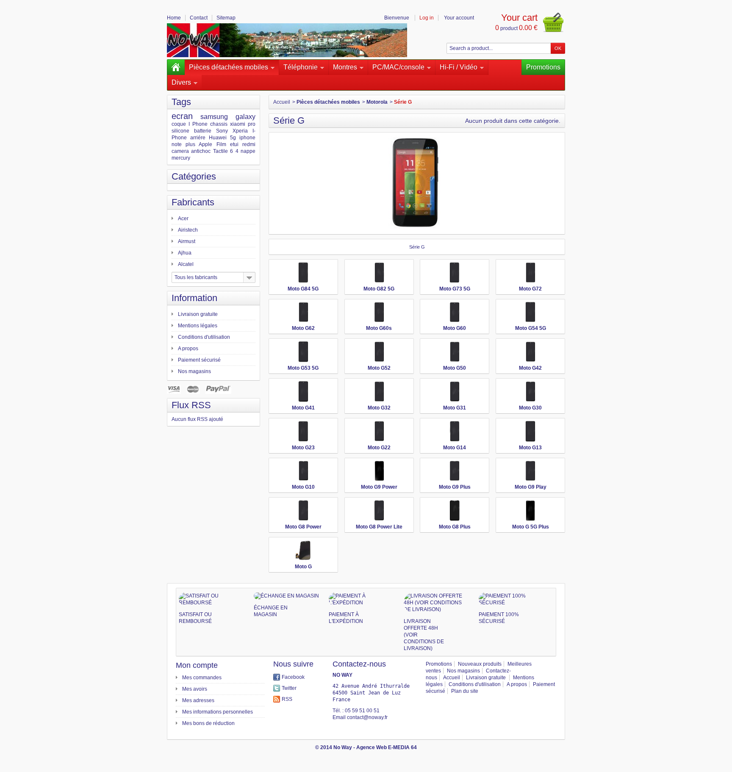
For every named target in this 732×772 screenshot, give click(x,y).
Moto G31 (454, 408)
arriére (197, 138)
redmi (248, 144)
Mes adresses (198, 700)
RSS (287, 699)
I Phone (198, 124)
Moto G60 (454, 328)
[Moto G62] (303, 312)
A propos (188, 348)
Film (221, 144)
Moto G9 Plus (455, 487)
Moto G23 (303, 448)
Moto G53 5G (303, 368)
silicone (180, 131)
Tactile (220, 151)
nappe (248, 151)
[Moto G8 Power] (303, 510)
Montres (345, 67)
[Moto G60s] (379, 312)
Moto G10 (303, 487)
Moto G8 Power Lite (379, 527)
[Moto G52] (379, 351)
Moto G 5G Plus (530, 527)
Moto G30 (530, 408)
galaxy (245, 116)
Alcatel (186, 264)
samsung (214, 116)
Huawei (218, 138)
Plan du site (464, 691)
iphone (247, 138)
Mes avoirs (194, 689)
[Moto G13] (530, 431)
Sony (222, 131)
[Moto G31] (454, 391)
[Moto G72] (530, 272)
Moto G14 (454, 448)
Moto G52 (379, 368)
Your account (459, 18)
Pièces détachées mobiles (228, 67)
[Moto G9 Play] (530, 471)
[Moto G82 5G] (379, 272)
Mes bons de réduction (208, 723)
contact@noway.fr (367, 717)
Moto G (303, 567)
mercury (181, 158)
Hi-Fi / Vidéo (458, 67)
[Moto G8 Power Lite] (379, 510)
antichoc (201, 151)
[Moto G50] (454, 351)
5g (233, 138)
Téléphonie (300, 67)
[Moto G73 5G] (454, 272)
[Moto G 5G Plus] (530, 510)
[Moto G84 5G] (303, 272)
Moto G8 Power (303, 527)
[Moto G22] (379, 431)
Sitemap (226, 18)
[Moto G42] (530, 351)
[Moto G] (303, 550)
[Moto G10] (303, 471)
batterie (202, 131)
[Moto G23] (303, 431)
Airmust (186, 241)
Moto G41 (303, 408)
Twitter (289, 688)
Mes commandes (202, 678)
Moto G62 (303, 328)
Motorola (377, 102)
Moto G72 (530, 289)
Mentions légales (197, 326)
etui (234, 144)
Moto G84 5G (303, 289)
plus (190, 144)
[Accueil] (175, 67)
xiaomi (237, 124)
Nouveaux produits (480, 664)
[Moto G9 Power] (379, 471)
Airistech (188, 230)
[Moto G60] (454, 312)
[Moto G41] (303, 391)
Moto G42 (530, 368)
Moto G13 (530, 448)
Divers (181, 82)
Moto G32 (379, 408)
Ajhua (184, 253)
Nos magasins (194, 371)
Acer (183, 218)
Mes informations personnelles (217, 712)
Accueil (281, 102)
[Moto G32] (379, 391)
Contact (199, 18)
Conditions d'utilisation (204, 337)
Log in (426, 18)
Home (174, 18)
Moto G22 (379, 448)
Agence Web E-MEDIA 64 (386, 747)
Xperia (240, 131)
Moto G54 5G (530, 328)
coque (179, 124)
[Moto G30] (530, 391)
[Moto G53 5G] (303, 351)
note (177, 144)
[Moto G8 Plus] (454, 510)
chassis (218, 124)
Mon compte (197, 665)
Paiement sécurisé (199, 360)
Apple (205, 144)
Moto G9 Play (530, 487)
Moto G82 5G (378, 289)
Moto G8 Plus (455, 527)
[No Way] (287, 40)
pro (251, 124)
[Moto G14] (454, 431)
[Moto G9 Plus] (454, 471)
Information (194, 298)
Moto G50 (454, 368)
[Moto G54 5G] (530, 312)
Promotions (543, 67)
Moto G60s (379, 328)
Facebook (293, 677)
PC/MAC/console (398, 67)
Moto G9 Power (379, 487)
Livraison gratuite (198, 314)
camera (180, 151)
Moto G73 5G (454, 289)
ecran (182, 116)
